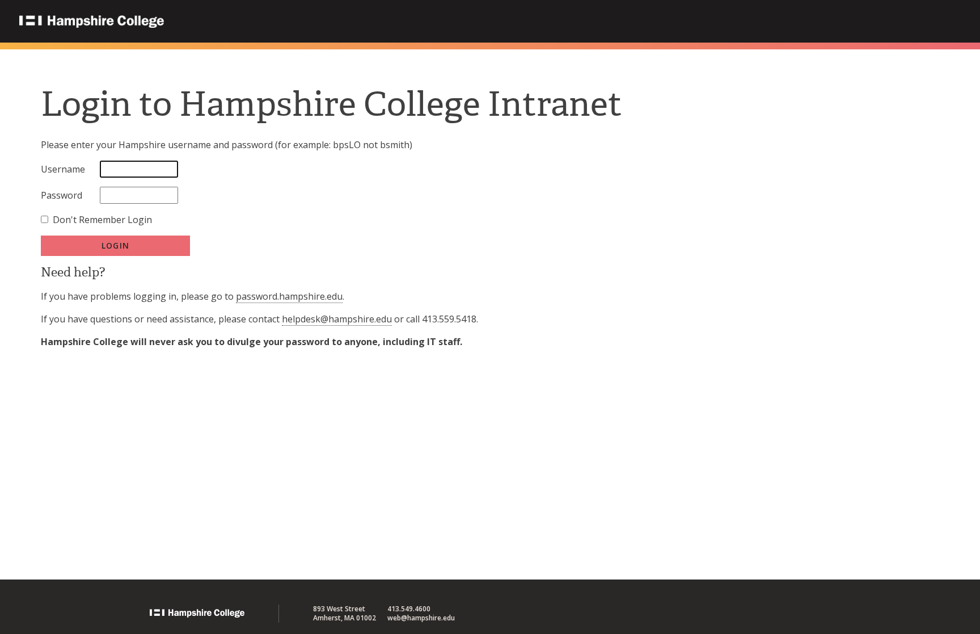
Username (63, 169)
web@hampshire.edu (421, 618)
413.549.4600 (408, 609)
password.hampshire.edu (289, 296)
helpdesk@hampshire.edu (337, 319)
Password (61, 195)
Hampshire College (164, 22)
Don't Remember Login (102, 219)
